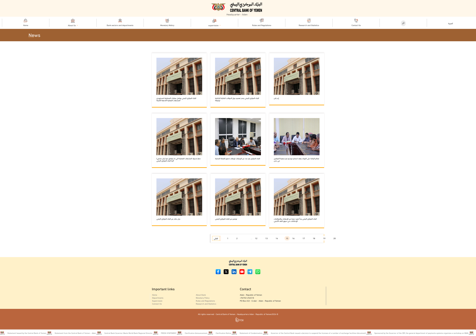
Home (154, 294)
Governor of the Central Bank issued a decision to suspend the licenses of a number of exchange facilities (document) (294, 333)
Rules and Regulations (205, 300)
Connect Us (157, 303)
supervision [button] (213, 25)
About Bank (201, 294)
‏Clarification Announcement (172, 333)
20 (334, 238)
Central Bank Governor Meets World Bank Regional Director (105, 333)
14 (277, 238)
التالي (216, 238)
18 (314, 238)
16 (293, 238)
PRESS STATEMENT (145, 333)
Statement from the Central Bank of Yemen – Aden (51, 333)
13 (266, 238)
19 (324, 238)
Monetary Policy (202, 297)
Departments (157, 297)
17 (304, 238)
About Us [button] (72, 25)
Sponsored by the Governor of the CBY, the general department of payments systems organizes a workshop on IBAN (398, 333)
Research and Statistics (206, 303)
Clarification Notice (199, 333)
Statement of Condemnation (227, 333)
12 (256, 238)
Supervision (157, 300)
